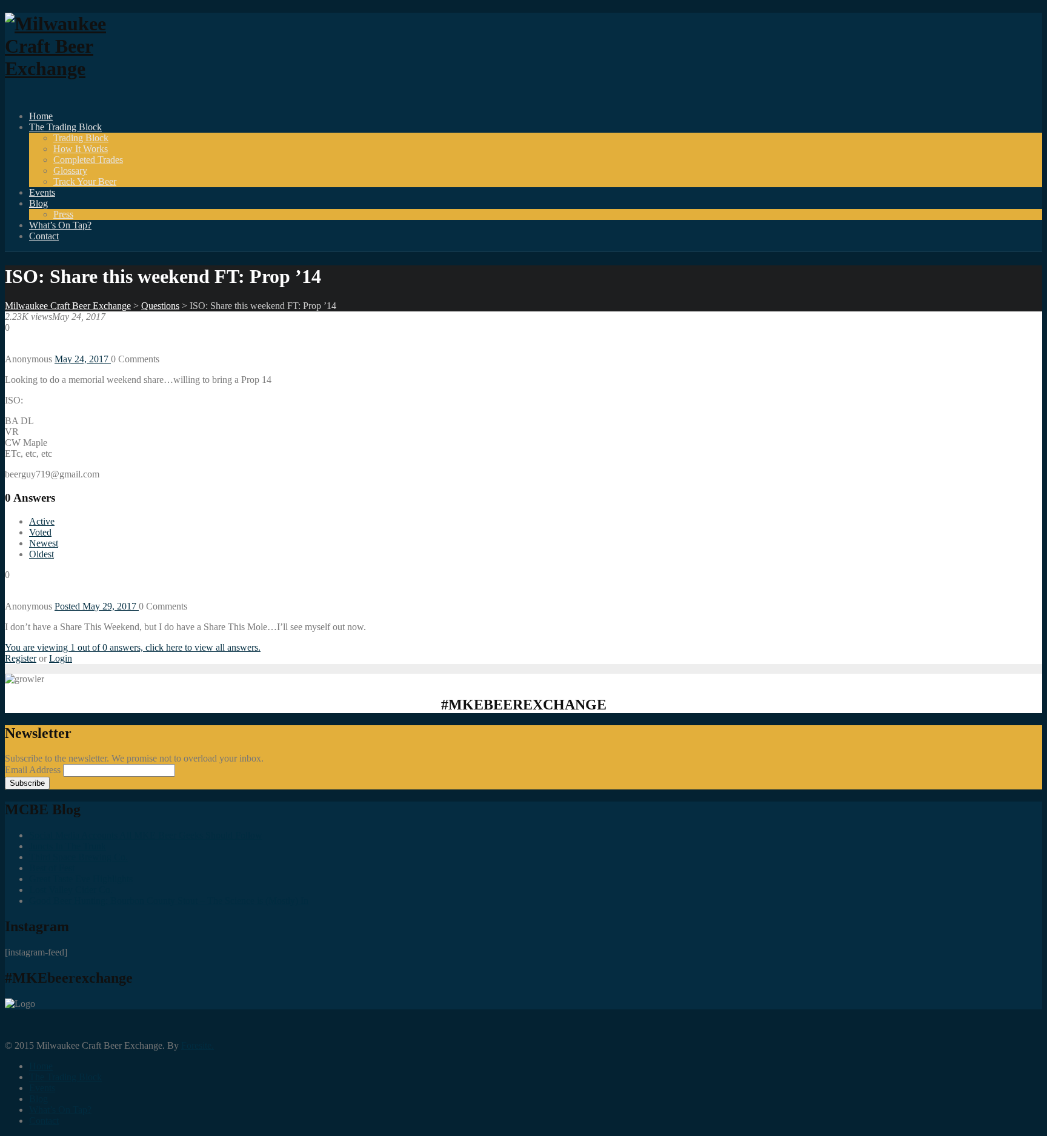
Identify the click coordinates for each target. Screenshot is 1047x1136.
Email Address (34, 770)
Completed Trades (88, 159)
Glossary (70, 170)
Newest (43, 543)
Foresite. (197, 1045)
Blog (38, 203)
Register (20, 658)
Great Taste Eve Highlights (81, 879)
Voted (40, 532)
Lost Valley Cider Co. (71, 890)
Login (60, 658)
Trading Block (80, 138)
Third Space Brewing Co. (78, 857)
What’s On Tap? (60, 225)
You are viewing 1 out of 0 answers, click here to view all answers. (133, 647)
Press (63, 214)
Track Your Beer (84, 181)
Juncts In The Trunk (67, 846)
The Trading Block (65, 127)
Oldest (41, 554)
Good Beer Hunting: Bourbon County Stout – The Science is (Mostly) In (168, 900)
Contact (44, 236)
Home (41, 116)
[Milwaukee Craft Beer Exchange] (71, 68)
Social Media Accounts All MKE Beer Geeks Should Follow (145, 835)
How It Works (80, 149)
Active (42, 521)
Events (42, 192)
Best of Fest (52, 868)
